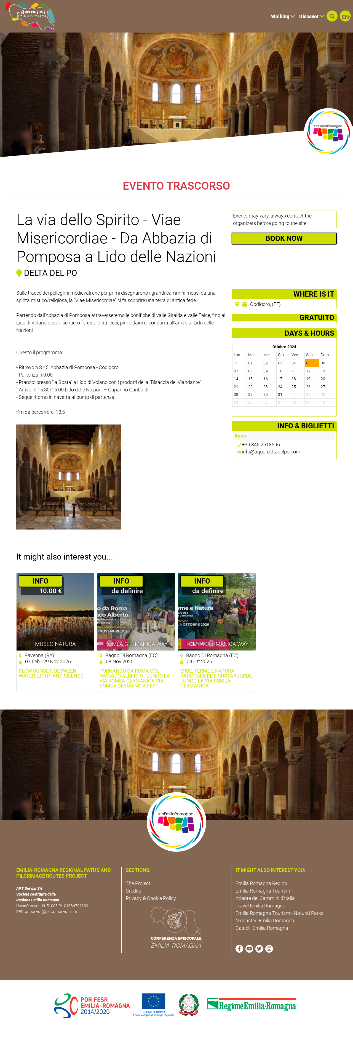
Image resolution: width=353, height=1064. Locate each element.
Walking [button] (280, 16)
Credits (133, 891)
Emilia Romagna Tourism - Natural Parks (279, 913)
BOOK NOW (284, 238)
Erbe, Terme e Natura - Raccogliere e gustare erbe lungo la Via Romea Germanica (216, 678)
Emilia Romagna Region (261, 883)
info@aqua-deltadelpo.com (271, 452)
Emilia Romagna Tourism (263, 891)
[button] (332, 16)
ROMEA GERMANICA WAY (136, 644)
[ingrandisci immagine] (68, 477)
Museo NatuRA (55, 644)
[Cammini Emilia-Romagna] (27, 16)
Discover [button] (309, 16)
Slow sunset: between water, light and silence (51, 673)
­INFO (41, 581)
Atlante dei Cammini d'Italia (265, 898)
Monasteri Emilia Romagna (265, 920)
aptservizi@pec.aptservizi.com (51, 911)
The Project (138, 883)
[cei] (176, 927)
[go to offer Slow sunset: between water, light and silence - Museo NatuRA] (55, 612)
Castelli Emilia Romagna (262, 928)
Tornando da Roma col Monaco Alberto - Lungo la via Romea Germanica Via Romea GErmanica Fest (135, 678)
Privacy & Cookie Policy (151, 898)
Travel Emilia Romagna (260, 906)
